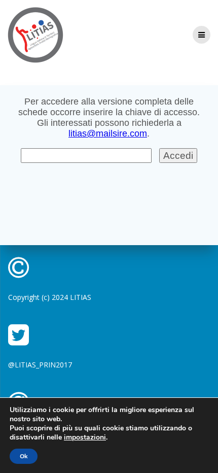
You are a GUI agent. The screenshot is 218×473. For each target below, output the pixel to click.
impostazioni (85, 437)
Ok (23, 456)
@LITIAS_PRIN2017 (40, 364)
